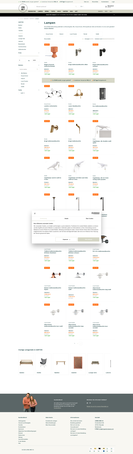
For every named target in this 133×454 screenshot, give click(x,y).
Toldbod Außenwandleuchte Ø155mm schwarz (77, 252)
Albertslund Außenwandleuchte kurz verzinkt (100, 326)
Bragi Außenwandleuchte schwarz (100, 65)
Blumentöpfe (21, 44)
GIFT (76, 11)
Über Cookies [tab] (89, 218)
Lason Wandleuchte (74, 106)
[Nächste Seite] (80, 343)
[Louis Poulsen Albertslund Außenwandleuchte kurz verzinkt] (102, 312)
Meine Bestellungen (51, 422)
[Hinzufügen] (61, 74)
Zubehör (20, 36)
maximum (36, 60)
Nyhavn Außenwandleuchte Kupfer (52, 288)
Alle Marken (24, 73)
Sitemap (20, 437)
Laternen (20, 41)
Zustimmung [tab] (43, 218)
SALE (111, 11)
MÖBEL (47, 11)
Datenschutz (21, 435)
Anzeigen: (87, 38)
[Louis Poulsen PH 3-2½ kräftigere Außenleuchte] (54, 202)
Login (113, 1)
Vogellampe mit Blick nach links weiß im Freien (78, 178)
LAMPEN (40, 11)
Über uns (86, 1)
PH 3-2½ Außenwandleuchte (101, 251)
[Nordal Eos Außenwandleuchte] (102, 94)
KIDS (71, 11)
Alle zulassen (88, 239)
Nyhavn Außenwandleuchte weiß (76, 288)
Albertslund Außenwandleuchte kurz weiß (53, 325)
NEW (106, 11)
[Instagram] (87, 403)
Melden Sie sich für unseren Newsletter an (97, 406)
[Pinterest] (90, 403)
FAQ (19, 443)
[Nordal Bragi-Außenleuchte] (78, 129)
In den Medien (22, 441)
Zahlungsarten (22, 420)
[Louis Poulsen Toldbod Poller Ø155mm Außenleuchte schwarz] (102, 202)
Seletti (22, 86)
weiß (23, 93)
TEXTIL (53, 11)
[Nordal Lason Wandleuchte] (78, 94)
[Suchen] (76, 6)
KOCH (59, 11)
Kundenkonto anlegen (51, 420)
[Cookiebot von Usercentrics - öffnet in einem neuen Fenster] (92, 213)
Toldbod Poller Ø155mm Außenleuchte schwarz (100, 215)
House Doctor (24, 75)
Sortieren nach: (99, 38)
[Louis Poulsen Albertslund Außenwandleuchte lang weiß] (102, 275)
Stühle (20, 28)
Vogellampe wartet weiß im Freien (52, 178)
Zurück (21, 18)
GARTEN (65, 11)
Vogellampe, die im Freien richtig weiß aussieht (101, 178)
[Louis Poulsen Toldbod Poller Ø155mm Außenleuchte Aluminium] (78, 202)
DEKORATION (32, 11)
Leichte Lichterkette (50, 106)
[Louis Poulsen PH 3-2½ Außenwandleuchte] (102, 239)
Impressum (21, 429)
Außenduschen (22, 49)
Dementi (20, 433)
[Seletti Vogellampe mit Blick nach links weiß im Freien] (78, 165)
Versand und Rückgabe (24, 422)
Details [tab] (66, 218)
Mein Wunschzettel (50, 425)
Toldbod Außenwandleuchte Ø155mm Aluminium (52, 252)
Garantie (20, 425)
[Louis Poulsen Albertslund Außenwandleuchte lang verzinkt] (78, 312)
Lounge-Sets (21, 38)
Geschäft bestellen (23, 439)
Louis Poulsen (24, 81)
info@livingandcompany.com (106, 429)
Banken (20, 25)
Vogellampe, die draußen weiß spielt (102, 141)
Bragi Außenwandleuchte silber (78, 64)
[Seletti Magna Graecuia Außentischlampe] (54, 52)
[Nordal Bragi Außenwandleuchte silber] (78, 52)
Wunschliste (95, 1)
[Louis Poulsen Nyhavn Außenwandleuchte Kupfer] (54, 275)
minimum (22, 60)
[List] (83, 39)
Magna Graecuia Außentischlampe (49, 65)
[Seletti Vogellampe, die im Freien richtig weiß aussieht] (102, 165)
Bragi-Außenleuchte (74, 141)
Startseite (26, 18)
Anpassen (65, 239)
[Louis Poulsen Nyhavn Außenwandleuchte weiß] (78, 275)
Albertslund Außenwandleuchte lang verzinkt (75, 326)
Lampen (20, 33)
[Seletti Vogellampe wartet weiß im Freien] (54, 165)
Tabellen (20, 30)
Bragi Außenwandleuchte (52, 141)
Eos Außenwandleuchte (100, 106)
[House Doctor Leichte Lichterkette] (54, 94)
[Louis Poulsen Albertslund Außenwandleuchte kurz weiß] (54, 312)
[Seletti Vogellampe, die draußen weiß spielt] (102, 129)
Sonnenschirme (22, 46)
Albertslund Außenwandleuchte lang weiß (102, 288)
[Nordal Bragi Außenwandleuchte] (54, 129)
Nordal (22, 83)
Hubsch (23, 78)
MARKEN (100, 11)
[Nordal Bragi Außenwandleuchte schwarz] (102, 52)
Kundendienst (104, 1)
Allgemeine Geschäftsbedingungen (27, 431)
